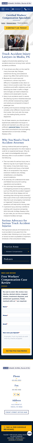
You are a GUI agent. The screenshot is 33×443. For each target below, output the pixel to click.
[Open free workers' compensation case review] (29, 433)
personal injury (14, 127)
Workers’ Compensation (14, 251)
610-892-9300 (16, 380)
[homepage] (16, 368)
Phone (5, 315)
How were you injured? (11, 333)
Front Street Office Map (16, 412)
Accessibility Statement (16, 440)
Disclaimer (10, 438)
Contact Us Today (16, 28)
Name (5, 307)
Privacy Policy (19, 438)
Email (5, 324)
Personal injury (11, 23)
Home (3, 23)
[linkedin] (18, 394)
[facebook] (14, 394)
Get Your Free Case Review (16, 351)
